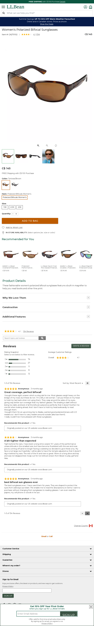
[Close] (91, 607)
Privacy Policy (47, 623)
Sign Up (69, 614)
